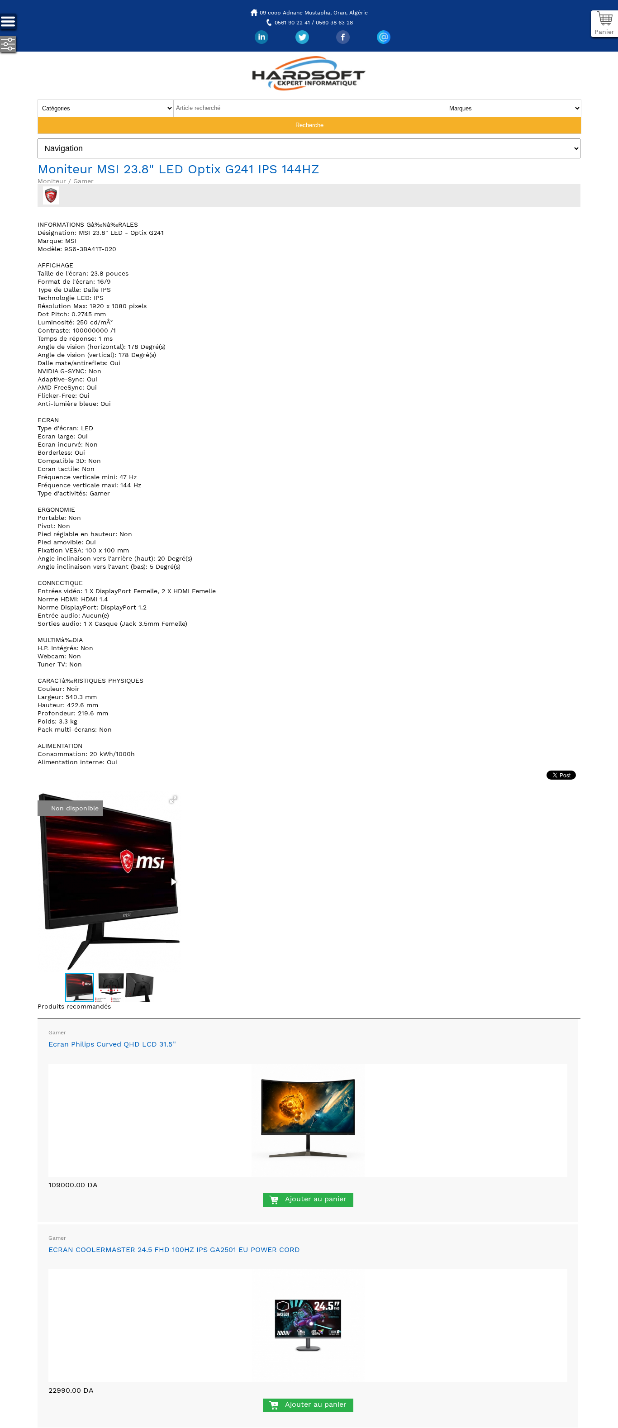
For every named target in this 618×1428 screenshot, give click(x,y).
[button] (173, 799)
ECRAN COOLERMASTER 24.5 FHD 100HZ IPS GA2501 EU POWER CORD (174, 1249)
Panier (604, 31)
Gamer (57, 1032)
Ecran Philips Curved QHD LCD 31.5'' (112, 1044)
